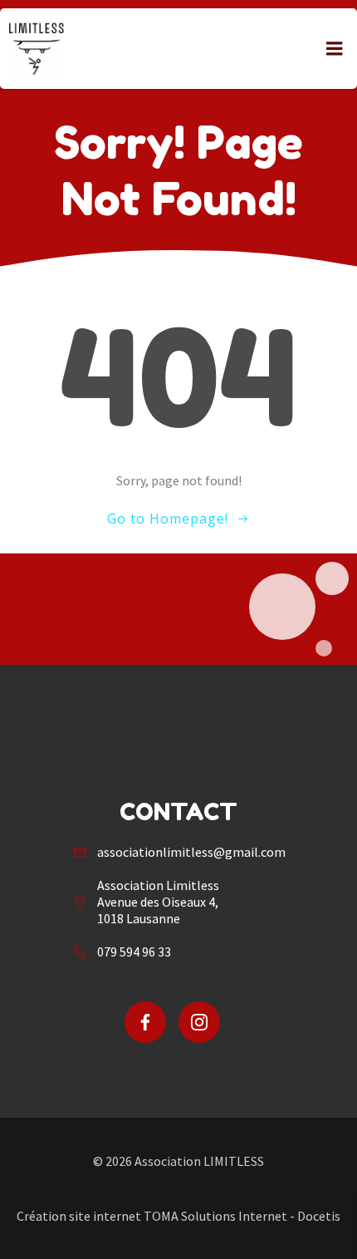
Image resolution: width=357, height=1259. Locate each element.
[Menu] (334, 49)
